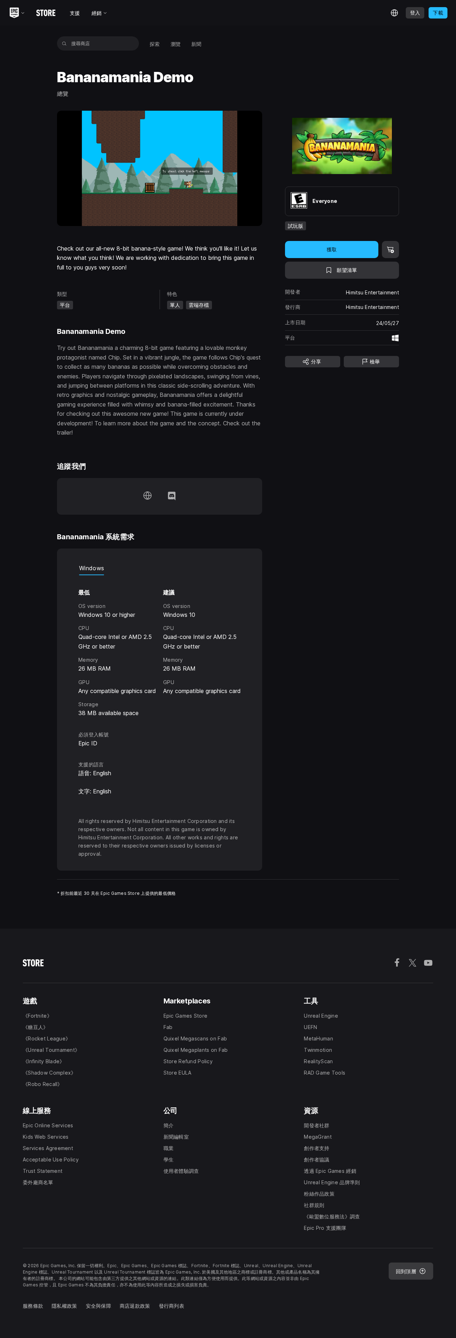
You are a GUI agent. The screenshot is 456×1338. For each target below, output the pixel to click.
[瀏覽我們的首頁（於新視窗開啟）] (147, 496)
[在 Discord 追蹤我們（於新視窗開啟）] (172, 496)
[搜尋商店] (64, 43)
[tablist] (159, 568)
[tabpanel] (159, 646)
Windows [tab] (91, 568)
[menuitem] (155, 43)
